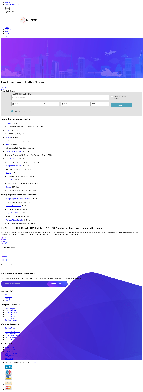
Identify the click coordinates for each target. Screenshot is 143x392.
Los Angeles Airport (11, 357)
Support (7, 2)
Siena (8, 144)
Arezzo (8, 137)
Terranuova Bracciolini (13, 151)
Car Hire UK (9, 318)
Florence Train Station (13, 206)
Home (7, 28)
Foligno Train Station (13, 213)
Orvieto (8, 187)
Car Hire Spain (10, 309)
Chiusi (8, 130)
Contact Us (4, 37)
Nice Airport (9, 359)
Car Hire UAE (10, 339)
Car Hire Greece (10, 316)
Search (121, 105)
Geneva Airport (10, 349)
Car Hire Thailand (11, 337)
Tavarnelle (9, 180)
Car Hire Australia (11, 330)
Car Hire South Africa (12, 332)
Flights (7, 31)
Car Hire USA (10, 328)
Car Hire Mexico (10, 334)
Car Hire (8, 29)
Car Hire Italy (9, 314)
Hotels (7, 33)
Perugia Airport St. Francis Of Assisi (18, 199)
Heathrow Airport (11, 353)
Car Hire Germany (11, 320)
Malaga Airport (10, 347)
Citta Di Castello (11, 158)
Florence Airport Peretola (14, 220)
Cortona (9, 123)
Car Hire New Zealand (12, 335)
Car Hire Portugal (11, 312)
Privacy (7, 299)
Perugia (8, 173)
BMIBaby (33, 362)
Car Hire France (10, 310)
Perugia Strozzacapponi (14, 166)
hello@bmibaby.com (12, 4)
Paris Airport (9, 355)
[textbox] (60, 97)
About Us (8, 295)
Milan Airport (9, 351)
